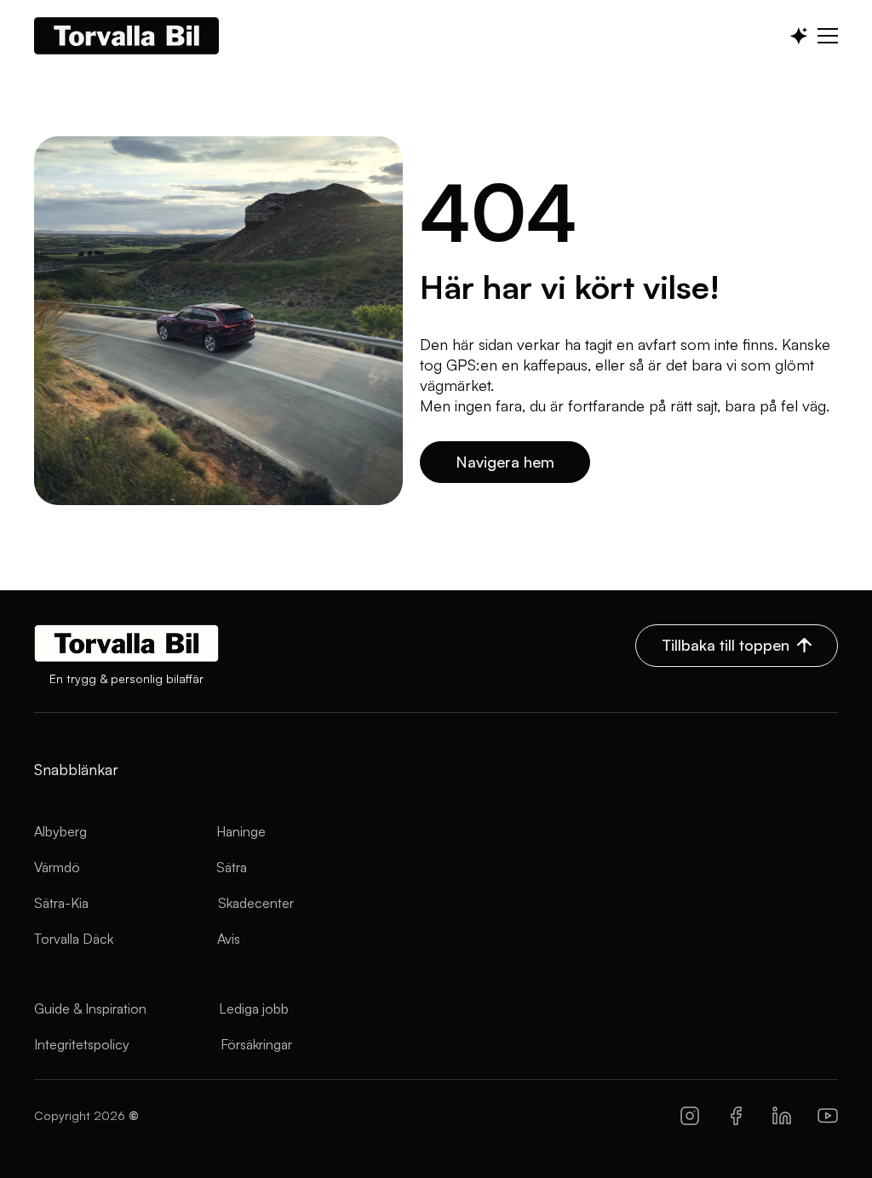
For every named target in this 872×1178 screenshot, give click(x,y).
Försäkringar (256, 1044)
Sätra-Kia (61, 902)
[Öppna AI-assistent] (799, 36)
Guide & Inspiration (90, 1008)
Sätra (231, 867)
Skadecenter (256, 902)
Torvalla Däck (73, 938)
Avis (228, 938)
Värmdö (57, 867)
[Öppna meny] (828, 35)
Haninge (241, 831)
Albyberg (60, 831)
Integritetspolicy (81, 1044)
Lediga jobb (254, 1008)
